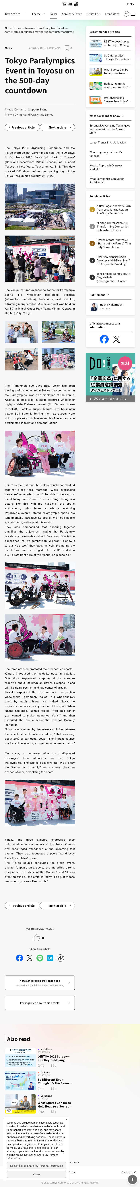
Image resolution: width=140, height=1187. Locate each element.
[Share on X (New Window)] (29, 958)
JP (128, 3)
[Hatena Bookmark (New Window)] (50, 958)
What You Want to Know (105, 116)
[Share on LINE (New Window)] (40, 958)
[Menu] (133, 14)
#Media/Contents (15, 109)
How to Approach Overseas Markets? (106, 167)
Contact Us (126, 1172)
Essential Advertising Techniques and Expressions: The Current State (110, 129)
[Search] (126, 14)
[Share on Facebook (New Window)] (19, 958)
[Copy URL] (60, 958)
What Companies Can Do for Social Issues (107, 180)
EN (132, 3)
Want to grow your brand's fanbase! (106, 154)
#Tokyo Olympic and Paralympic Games (29, 114)
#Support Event (37, 109)
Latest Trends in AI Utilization (108, 142)
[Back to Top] (132, 1179)
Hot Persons (97, 295)
